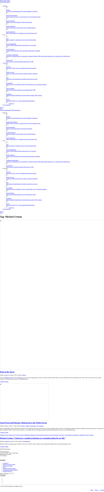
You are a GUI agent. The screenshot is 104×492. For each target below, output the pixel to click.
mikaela (7, 441)
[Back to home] (5, 2)
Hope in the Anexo (7, 372)
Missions (5, 6)
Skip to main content (5, 0)
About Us (5, 63)
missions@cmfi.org (4, 457)
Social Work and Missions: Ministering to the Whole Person (23, 423)
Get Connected (6, 105)
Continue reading (4, 381)
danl (6, 375)
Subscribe (3, 475)
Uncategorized (26, 441)
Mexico (24, 375)
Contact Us (11, 103)
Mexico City (20, 377)
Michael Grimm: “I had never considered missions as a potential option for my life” (32, 438)
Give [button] (4, 140)
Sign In (2, 107)
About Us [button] (5, 168)
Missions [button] (5, 112)
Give (4, 34)
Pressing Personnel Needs (9, 468)
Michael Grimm (9, 377)
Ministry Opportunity (31, 426)
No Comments (40, 426)
